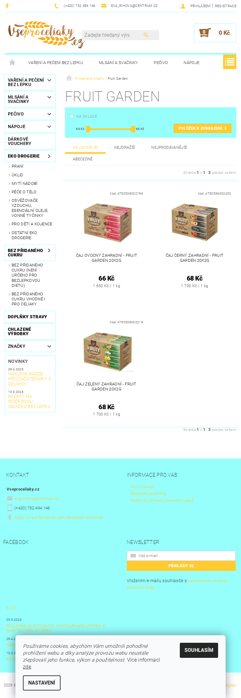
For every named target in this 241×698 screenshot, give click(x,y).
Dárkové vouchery (20, 141)
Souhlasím (199, 650)
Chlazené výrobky (19, 331)
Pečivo (161, 62)
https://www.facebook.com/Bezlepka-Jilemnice (59, 517)
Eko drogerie (24, 155)
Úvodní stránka (12, 63)
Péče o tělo (24, 192)
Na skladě (86, 116)
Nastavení (41, 683)
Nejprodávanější (169, 147)
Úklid (18, 175)
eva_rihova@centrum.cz (36, 498)
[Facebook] (8, 5)
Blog (11, 607)
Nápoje (191, 62)
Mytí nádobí (25, 183)
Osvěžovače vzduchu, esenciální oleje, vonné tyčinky (30, 208)
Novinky (18, 361)
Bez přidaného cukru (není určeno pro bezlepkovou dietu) (27, 275)
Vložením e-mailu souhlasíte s (177, 584)
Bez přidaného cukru (25, 252)
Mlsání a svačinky (118, 62)
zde (27, 667)
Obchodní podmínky (148, 493)
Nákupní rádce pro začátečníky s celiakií (29, 378)
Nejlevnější (85, 147)
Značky (16, 346)
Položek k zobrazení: (203, 128)
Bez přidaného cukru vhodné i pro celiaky (28, 299)
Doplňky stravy (27, 316)
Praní (18, 166)
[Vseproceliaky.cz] (46, 35)
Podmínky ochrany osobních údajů (162, 500)
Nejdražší (124, 147)
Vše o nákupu (142, 486)
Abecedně (83, 159)
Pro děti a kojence (32, 224)
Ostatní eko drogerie (24, 235)
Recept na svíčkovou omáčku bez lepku (29, 401)
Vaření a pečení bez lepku (55, 62)
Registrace (225, 6)
